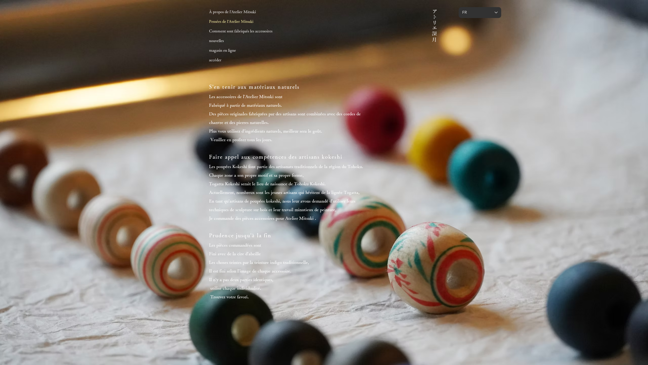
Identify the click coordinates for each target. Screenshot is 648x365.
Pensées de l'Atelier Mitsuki (231, 21)
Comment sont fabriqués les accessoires (240, 31)
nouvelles (216, 41)
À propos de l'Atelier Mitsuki (232, 12)
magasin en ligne (222, 50)
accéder (215, 60)
